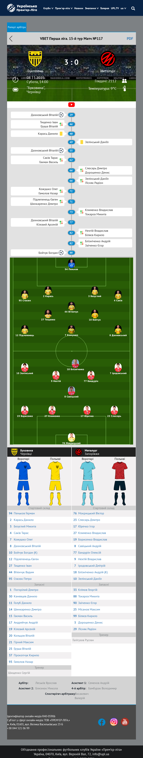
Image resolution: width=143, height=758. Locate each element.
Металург (107, 70)
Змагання (90, 8)
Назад (11, 38)
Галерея (104, 8)
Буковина (35, 70)
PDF (130, 38)
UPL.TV (115, 8)
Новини (78, 8)
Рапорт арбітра (17, 27)
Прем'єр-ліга (62, 8)
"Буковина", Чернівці (36, 90)
